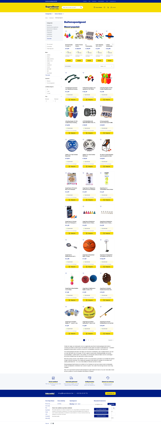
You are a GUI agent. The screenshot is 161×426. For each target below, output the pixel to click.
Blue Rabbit (49, 73)
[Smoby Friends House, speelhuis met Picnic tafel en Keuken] (79, 36)
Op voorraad (49, 44)
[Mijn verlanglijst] (105, 7)
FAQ (89, 1)
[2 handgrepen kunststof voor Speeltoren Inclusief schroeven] (72, 78)
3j (47, 89)
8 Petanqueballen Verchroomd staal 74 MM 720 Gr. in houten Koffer (89, 45)
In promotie (49, 46)
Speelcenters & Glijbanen (52, 28)
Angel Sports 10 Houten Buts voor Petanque (71, 188)
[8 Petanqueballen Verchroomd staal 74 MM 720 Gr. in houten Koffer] (89, 36)
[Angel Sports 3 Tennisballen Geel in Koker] (106, 178)
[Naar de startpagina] (52, 7)
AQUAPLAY (49, 65)
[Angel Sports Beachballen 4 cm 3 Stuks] (72, 279)
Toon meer (49, 38)
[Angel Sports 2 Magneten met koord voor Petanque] (89, 178)
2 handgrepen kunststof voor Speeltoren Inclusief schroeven (71, 88)
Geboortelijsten (101, 1)
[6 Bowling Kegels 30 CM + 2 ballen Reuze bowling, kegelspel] (72, 111)
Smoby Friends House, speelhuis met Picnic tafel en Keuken (79, 45)
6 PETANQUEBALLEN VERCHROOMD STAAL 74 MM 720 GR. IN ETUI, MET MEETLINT (89, 122)
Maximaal (56, 100)
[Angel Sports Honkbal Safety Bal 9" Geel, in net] (89, 312)
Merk (46, 52)
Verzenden (111, 404)
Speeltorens (49, 25)
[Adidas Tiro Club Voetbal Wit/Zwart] (89, 145)
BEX (48, 71)
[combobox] (70, 7)
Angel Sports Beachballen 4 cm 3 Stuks (71, 289)
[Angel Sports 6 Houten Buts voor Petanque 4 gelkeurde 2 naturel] (72, 212)
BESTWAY (49, 69)
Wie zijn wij (47, 403)
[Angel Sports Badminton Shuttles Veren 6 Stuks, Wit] (106, 212)
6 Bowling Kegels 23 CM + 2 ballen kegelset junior (106, 88)
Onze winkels (48, 405)
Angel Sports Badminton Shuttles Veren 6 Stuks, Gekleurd (89, 222)
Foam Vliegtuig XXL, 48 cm (99, 45)
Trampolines (49, 32)
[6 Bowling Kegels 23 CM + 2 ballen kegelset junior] (106, 78)
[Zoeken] (81, 7)
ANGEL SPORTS (50, 58)
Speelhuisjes (49, 30)
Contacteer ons (113, 1)
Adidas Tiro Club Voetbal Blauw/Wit (71, 155)
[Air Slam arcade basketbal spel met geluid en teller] (106, 145)
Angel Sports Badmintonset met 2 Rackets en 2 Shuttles (70, 255)
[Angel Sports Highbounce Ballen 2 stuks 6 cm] (89, 279)
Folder (46, 412)
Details (69, 60)
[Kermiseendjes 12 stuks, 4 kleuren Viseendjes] (69, 36)
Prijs (46, 96)
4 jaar (48, 91)
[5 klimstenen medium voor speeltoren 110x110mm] (89, 78)
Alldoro (48, 56)
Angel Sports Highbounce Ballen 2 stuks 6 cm (89, 289)
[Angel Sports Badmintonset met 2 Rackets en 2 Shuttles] (72, 245)
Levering (59, 403)
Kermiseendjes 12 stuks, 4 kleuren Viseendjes (69, 45)
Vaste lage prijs (50, 48)
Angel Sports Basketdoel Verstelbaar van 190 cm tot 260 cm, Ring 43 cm (106, 255)
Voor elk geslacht (50, 83)
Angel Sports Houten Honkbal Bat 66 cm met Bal (106, 322)
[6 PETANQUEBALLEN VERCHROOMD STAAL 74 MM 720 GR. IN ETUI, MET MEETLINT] (89, 111)
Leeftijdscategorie (49, 86)
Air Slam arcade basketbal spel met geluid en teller (106, 155)
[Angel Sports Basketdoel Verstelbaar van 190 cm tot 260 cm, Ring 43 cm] (106, 245)
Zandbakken (49, 34)
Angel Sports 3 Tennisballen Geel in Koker (106, 188)
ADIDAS (48, 54)
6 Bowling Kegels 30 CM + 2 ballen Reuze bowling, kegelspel (71, 122)
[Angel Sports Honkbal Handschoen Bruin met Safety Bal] (106, 279)
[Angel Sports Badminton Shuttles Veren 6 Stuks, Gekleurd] (89, 212)
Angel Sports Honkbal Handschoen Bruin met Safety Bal (105, 289)
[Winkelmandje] (108, 7)
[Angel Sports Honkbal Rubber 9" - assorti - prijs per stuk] (72, 312)
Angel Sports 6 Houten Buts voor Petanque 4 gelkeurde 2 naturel (70, 222)
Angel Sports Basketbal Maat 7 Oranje (88, 255)
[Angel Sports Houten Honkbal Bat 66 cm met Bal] (106, 312)
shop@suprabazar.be (65, 393)
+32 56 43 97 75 (82, 393)
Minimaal (47, 100)
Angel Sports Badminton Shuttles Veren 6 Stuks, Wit (106, 222)
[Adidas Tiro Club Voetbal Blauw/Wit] (72, 145)
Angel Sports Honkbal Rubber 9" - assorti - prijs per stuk (71, 322)
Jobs (107, 1)
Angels (48, 63)
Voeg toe (73, 99)
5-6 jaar (48, 93)
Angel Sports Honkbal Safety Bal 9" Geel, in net (89, 322)
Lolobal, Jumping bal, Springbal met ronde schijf (109, 45)
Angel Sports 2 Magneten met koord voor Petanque (89, 188)
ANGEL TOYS (50, 61)
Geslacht (47, 78)
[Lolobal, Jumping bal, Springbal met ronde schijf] (109, 36)
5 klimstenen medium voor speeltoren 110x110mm (89, 88)
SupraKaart (94, 1)
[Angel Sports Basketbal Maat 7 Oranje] (89, 245)
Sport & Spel (49, 36)
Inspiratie (85, 1)
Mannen (48, 81)
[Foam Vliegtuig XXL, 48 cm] (99, 36)
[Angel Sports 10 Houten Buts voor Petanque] (72, 178)
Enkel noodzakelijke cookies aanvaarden (101, 412)
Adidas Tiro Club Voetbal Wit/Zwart (89, 155)
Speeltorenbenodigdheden (52, 27)
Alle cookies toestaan (101, 409)
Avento (48, 67)
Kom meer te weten (55, 416)
